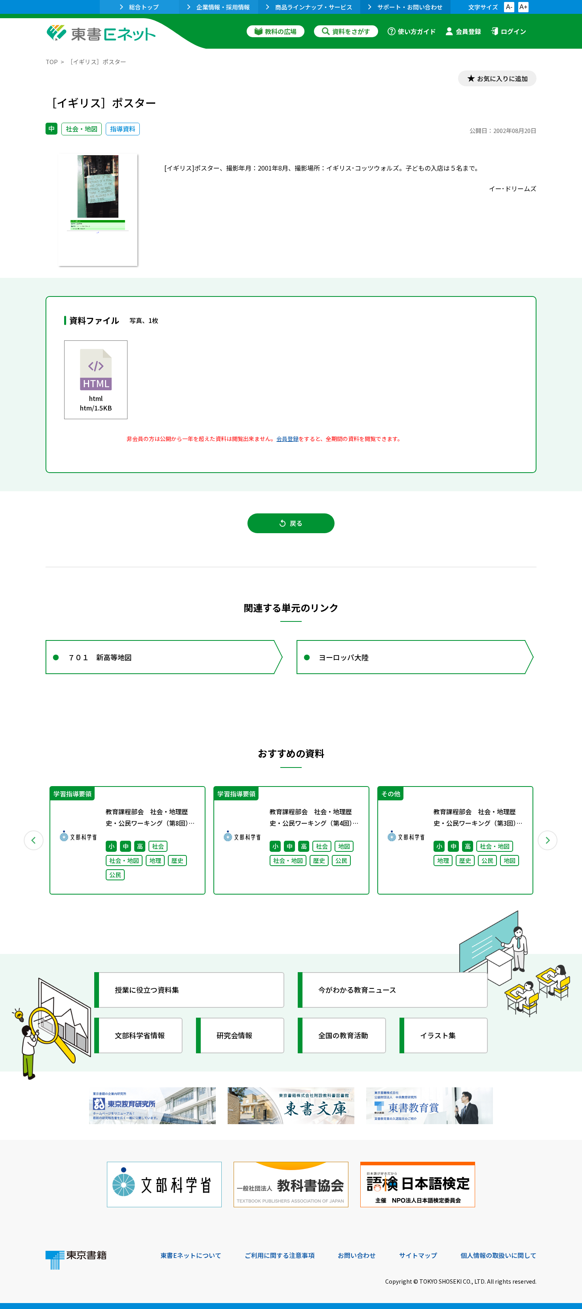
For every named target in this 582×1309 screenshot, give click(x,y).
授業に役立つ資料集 (147, 989)
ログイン (513, 31)
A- (509, 7)
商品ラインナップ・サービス (313, 7)
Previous (34, 840)
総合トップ (144, 7)
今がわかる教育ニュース (357, 989)
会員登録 (468, 31)
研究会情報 (234, 1035)
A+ (523, 7)
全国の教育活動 (343, 1035)
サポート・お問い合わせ (410, 7)
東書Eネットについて (190, 1255)
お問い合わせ (357, 1255)
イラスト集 (438, 1035)
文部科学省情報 (140, 1035)
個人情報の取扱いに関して (498, 1255)
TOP (52, 61)
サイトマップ (418, 1255)
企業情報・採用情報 (223, 7)
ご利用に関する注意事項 (279, 1255)
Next (548, 840)
